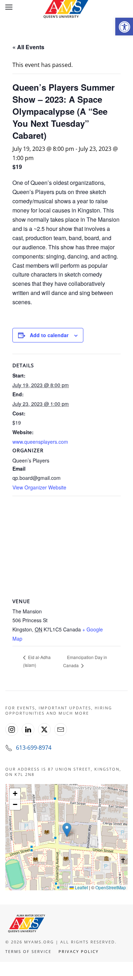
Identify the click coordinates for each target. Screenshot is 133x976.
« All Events (28, 47)
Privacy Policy (79, 951)
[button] (124, 26)
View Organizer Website (39, 487)
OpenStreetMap (110, 887)
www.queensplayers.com (40, 441)
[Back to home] (66, 7)
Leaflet (81, 887)
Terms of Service (28, 951)
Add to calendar (49, 335)
